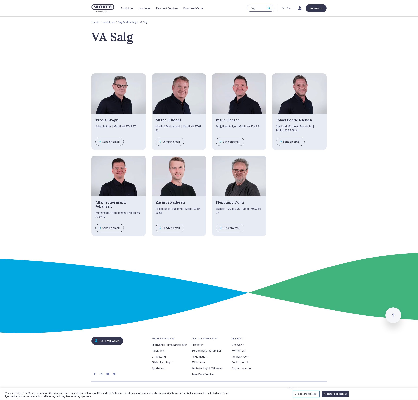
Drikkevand (159, 356)
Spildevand (158, 368)
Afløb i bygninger (162, 362)
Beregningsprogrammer (206, 350)
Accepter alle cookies (335, 393)
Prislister (197, 345)
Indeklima (158, 350)
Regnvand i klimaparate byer (169, 345)
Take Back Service (203, 374)
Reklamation (199, 356)
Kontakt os (109, 22)
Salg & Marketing (127, 22)
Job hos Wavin (240, 356)
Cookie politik (240, 362)
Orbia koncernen (242, 368)
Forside (95, 22)
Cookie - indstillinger (306, 393)
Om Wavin (238, 345)
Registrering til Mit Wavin (207, 368)
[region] (209, 394)
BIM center (198, 362)
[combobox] (260, 8)
